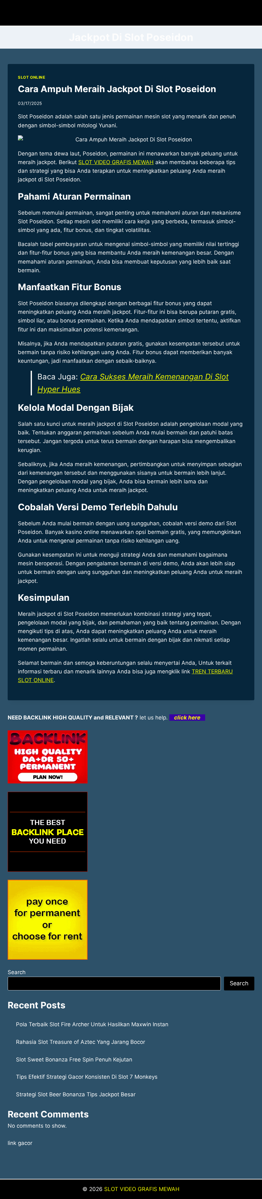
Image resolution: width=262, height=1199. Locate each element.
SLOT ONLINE (31, 77)
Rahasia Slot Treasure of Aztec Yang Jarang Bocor (80, 1042)
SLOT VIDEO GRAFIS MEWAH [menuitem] (116, 162)
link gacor (20, 1143)
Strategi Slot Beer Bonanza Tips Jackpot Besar (75, 1094)
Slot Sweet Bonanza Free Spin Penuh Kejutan (74, 1059)
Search (17, 972)
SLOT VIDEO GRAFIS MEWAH (142, 1189)
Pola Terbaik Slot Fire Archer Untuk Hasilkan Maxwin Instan (92, 1024)
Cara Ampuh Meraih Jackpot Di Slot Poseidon (117, 88)
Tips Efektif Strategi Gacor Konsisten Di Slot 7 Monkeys (87, 1077)
